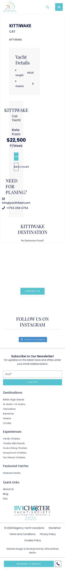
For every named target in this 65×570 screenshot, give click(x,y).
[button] (59, 7)
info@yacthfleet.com (16, 203)
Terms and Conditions (22, 534)
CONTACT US (32, 291)
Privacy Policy (48, 534)
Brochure (16, 167)
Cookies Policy (32, 540)
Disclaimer (55, 528)
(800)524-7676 (38, 300)
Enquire (16, 156)
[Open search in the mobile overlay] (47, 7)
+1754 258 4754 (17, 208)
